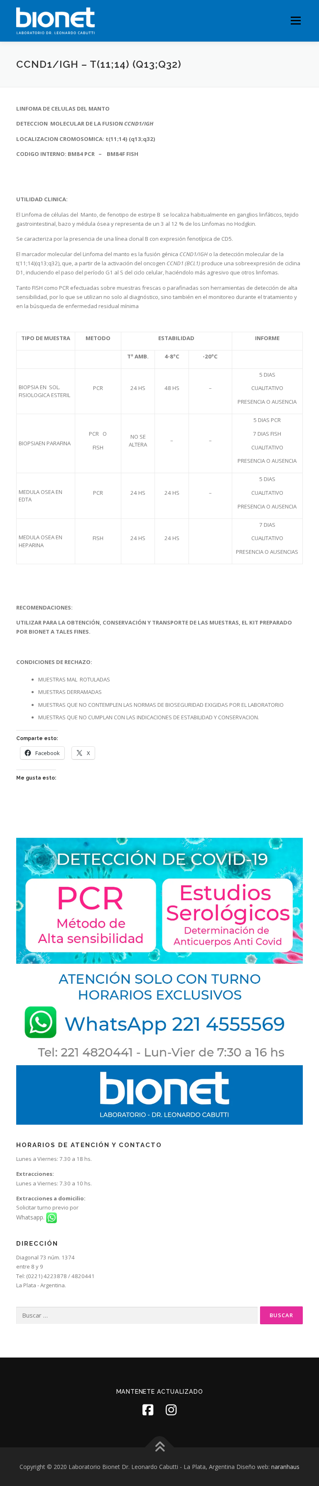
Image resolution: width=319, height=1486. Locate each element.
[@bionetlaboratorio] (148, 1410)
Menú (295, 21)
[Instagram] (171, 1410)
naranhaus (285, 1467)
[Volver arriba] (159, 1447)
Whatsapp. (31, 1217)
